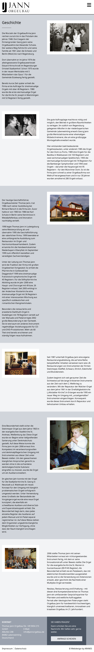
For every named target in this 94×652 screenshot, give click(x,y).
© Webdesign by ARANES (80, 648)
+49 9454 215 (33, 626)
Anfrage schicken (66, 638)
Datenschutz (20, 648)
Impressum (7, 648)
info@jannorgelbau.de (34, 632)
